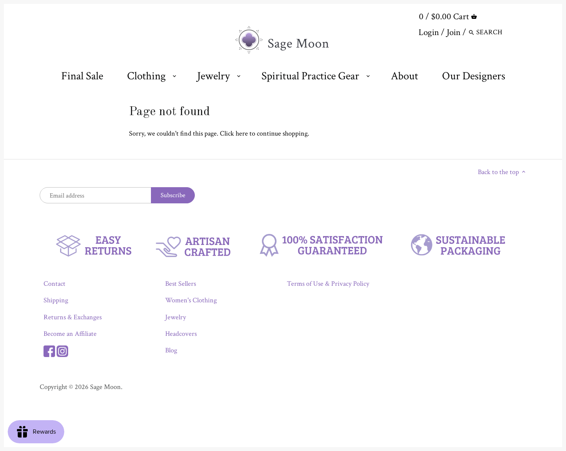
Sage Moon (105, 386)
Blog (171, 350)
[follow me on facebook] (49, 350)
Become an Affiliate (70, 333)
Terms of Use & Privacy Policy (328, 283)
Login (429, 32)
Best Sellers (180, 283)
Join (454, 32)
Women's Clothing (191, 300)
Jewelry (175, 317)
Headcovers (181, 333)
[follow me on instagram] (62, 350)
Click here (234, 133)
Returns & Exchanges (73, 317)
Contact (54, 283)
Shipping (56, 300)
